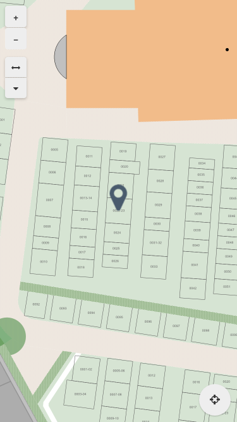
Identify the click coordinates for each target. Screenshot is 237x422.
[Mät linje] (16, 67)
